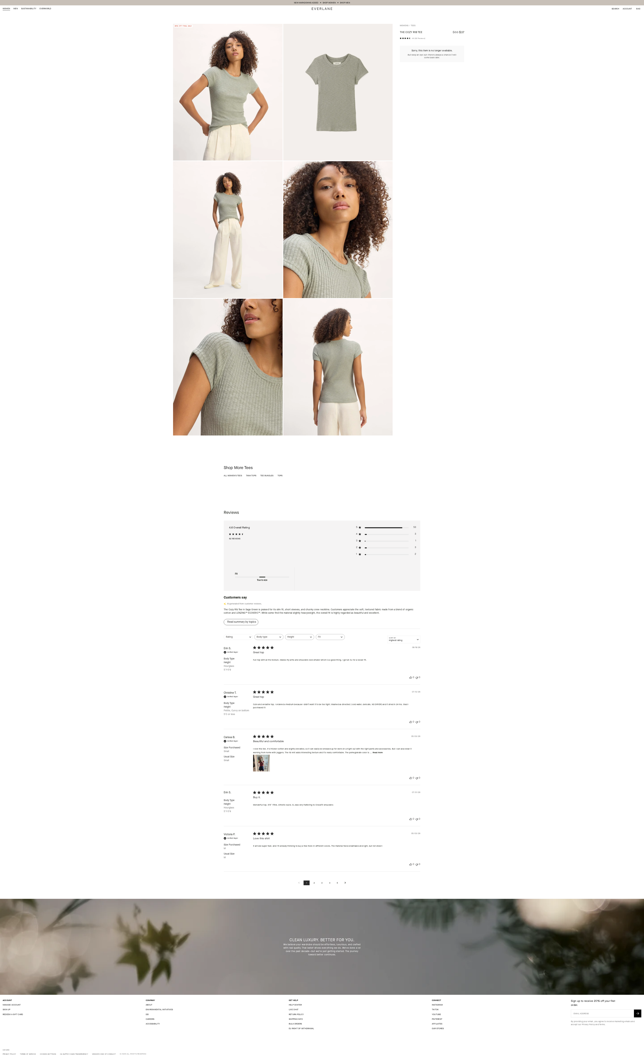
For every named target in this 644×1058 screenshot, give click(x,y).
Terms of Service (28, 1054)
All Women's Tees (233, 475)
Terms (602, 1024)
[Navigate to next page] (345, 883)
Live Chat (293, 1009)
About (149, 1004)
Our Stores (438, 1028)
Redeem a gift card (13, 1014)
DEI (147, 1014)
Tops (280, 475)
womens (404, 25)
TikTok (435, 1009)
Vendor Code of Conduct (104, 1054)
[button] (638, 8)
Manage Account (12, 1004)
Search (615, 8)
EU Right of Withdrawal (301, 1028)
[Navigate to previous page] (299, 883)
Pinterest (437, 1019)
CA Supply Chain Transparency (74, 1054)
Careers (150, 1019)
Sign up (6, 1009)
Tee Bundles (267, 475)
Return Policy (296, 1014)
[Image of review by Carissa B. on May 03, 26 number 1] (261, 763)
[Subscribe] (637, 1013)
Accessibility (153, 1023)
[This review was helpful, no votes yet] (411, 677)
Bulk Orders (295, 1023)
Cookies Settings (48, 1054)
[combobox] (238, 638)
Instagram (437, 1004)
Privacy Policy (588, 1024)
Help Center (295, 1004)
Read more (378, 752)
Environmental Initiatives (159, 1009)
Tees (413, 25)
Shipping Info (296, 1019)
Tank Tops (251, 475)
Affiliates (437, 1023)
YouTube (436, 1014)
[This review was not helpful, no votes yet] (417, 677)
